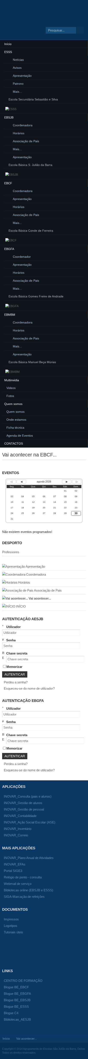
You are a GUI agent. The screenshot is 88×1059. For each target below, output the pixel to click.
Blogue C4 (11, 1013)
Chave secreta (16, 653)
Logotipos (10, 926)
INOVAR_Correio (16, 835)
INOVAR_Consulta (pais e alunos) (27, 796)
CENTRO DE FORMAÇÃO (23, 980)
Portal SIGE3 (13, 871)
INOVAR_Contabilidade (20, 816)
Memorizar (14, 667)
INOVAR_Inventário (17, 829)
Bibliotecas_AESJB (17, 1019)
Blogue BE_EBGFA (17, 993)
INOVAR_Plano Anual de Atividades (29, 858)
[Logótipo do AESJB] (34, 24)
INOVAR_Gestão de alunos (23, 803)
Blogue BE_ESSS (16, 1006)
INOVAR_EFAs (14, 864)
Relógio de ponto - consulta (23, 877)
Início (6, 1038)
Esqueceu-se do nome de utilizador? (29, 688)
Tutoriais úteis (13, 932)
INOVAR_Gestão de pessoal (24, 809)
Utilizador (13, 627)
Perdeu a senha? (16, 682)
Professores (10, 552)
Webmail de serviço (17, 884)
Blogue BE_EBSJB (17, 1000)
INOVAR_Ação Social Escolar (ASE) (29, 822)
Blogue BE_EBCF (16, 987)
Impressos (11, 919)
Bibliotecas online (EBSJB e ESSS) (28, 890)
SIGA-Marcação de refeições (24, 896)
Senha (11, 640)
